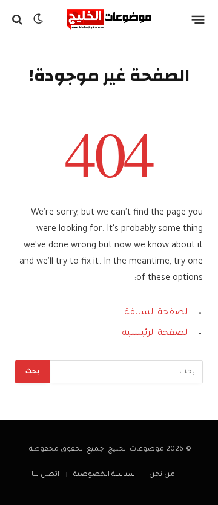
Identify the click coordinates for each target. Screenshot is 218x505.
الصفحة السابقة (156, 313)
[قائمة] (198, 19)
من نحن (162, 475)
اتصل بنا (45, 475)
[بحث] (18, 19)
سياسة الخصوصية (104, 475)
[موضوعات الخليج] (109, 19)
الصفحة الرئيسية (155, 334)
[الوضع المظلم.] (38, 19)
